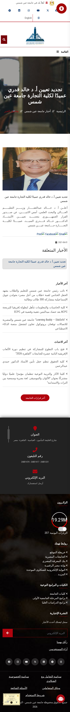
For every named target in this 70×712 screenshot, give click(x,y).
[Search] (4, 39)
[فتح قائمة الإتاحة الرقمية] (61, 8)
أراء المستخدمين (58, 649)
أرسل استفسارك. (35, 483)
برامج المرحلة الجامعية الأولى (49, 598)
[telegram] (9, 10)
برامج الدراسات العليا (54, 602)
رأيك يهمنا (62, 642)
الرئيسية (61, 111)
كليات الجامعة (58, 593)
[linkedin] (19, 10)
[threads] (38, 18)
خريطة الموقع (58, 552)
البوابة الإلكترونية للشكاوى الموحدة (46, 569)
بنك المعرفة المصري (54, 561)
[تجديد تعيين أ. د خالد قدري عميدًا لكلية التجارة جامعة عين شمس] (35, 168)
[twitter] (47, 10)
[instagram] (28, 10)
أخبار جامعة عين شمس (37, 111)
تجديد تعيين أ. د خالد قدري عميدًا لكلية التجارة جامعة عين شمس (37, 264)
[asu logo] (35, 34)
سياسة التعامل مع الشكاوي (51, 679)
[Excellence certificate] (11, 699)
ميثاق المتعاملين (51, 688)
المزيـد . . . (60, 574)
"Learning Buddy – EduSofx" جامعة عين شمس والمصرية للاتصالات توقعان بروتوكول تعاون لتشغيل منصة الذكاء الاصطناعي (35, 324)
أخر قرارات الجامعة (35, 398)
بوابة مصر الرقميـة (55, 565)
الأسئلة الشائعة (19, 688)
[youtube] (38, 10)
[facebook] (56, 10)
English (28, 18)
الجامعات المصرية (55, 556)
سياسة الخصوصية (19, 676)
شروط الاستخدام (35, 695)
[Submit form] (8, 633)
